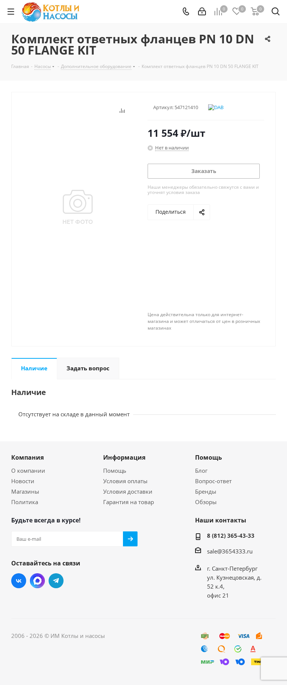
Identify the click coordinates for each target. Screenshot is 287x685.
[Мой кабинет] (202, 11)
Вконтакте (18, 580)
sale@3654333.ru (230, 551)
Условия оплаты (125, 481)
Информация (124, 457)
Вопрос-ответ (213, 481)
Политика (24, 502)
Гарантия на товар (128, 502)
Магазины (25, 491)
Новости (22, 481)
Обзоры (206, 502)
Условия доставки (127, 491)
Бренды (205, 491)
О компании (28, 470)
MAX (37, 580)
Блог (201, 470)
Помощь (114, 470)
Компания (27, 457)
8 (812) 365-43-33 (230, 535)
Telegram (56, 580)
